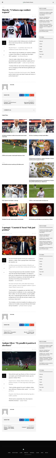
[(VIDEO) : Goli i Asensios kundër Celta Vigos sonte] (41, 191)
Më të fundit (15, 452)
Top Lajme (41, 54)
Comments (7, 110)
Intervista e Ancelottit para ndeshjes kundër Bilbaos (44, 18)
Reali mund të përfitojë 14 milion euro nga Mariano (29, 103)
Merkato (41, 51)
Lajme (3, 7)
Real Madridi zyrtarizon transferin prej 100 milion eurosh (46, 31)
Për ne (46, 452)
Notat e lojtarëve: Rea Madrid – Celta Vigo (10, 200)
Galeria (40, 43)
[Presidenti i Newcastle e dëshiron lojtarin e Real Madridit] (14, 209)
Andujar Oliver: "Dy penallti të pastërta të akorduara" (10, 333)
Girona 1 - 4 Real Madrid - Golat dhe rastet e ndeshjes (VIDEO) (9, 428)
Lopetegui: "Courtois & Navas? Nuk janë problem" (10, 103)
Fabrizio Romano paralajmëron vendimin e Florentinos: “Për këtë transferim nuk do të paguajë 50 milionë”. (45, 26)
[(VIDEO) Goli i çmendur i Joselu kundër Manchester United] (14, 146)
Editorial (41, 41)
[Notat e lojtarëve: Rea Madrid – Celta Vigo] (14, 191)
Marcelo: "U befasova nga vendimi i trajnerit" (29, 333)
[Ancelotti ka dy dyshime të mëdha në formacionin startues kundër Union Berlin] (14, 126)
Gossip (40, 46)
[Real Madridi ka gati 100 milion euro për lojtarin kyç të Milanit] (41, 209)
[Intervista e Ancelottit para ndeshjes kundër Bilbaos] (41, 126)
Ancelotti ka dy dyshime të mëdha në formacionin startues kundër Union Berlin (46, 13)
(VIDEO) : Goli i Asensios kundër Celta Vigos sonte (38, 200)
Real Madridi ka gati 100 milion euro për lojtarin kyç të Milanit (41, 219)
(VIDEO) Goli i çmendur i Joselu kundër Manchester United (45, 21)
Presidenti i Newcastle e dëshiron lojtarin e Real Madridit (12, 219)
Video (40, 56)
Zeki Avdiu (4, 16)
